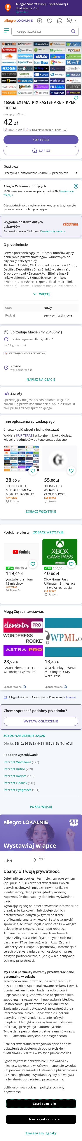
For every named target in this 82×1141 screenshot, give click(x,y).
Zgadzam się (44, 1103)
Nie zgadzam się (44, 1119)
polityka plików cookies (20, 1087)
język (41, 858)
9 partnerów (46, 947)
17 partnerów (29, 942)
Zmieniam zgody (41, 1133)
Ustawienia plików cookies (58, 1070)
